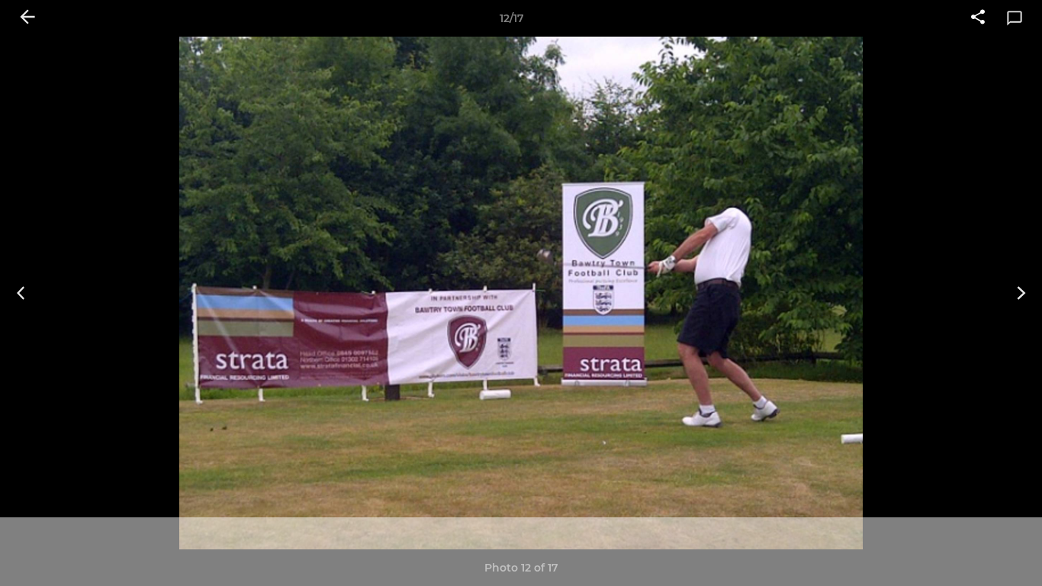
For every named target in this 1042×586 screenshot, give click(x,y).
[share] (978, 18)
